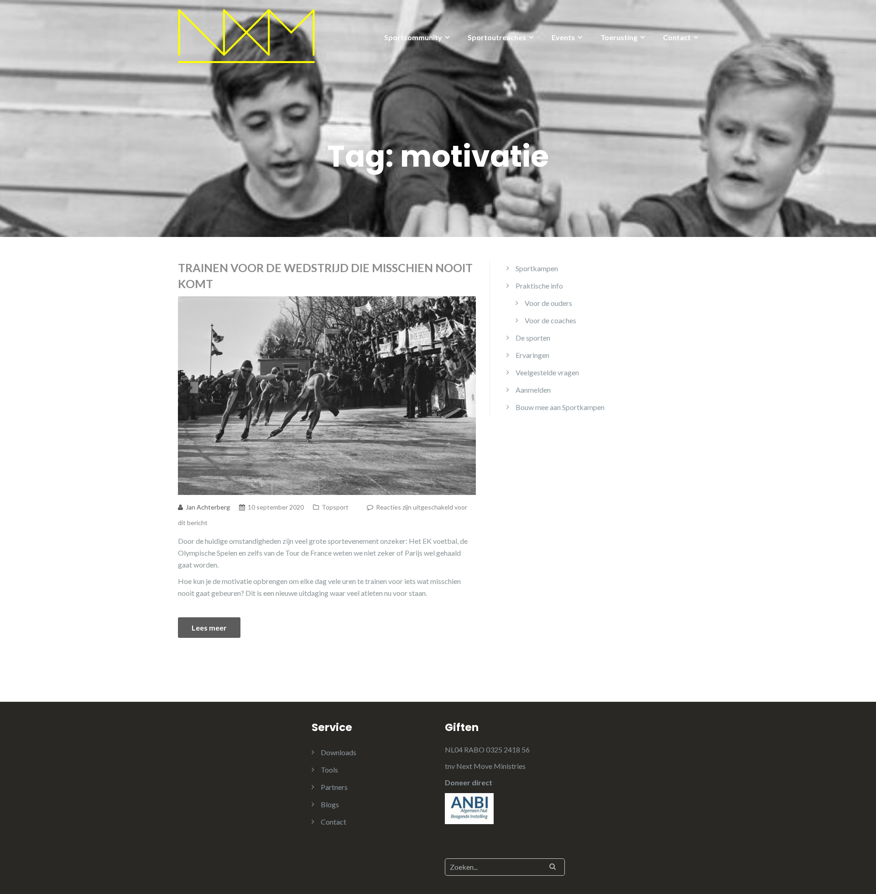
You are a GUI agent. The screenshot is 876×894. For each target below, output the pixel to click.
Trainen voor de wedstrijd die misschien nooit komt (325, 275)
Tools (329, 769)
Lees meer (209, 627)
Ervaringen (532, 355)
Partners (334, 787)
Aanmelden (533, 389)
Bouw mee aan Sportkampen (560, 407)
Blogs (330, 804)
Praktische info (539, 285)
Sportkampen (537, 268)
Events (563, 37)
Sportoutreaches (497, 37)
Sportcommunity (413, 37)
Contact (677, 37)
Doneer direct (468, 782)
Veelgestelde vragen (547, 372)
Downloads (338, 752)
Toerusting (618, 37)
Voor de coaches (550, 320)
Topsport (335, 507)
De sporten (533, 337)
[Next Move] (246, 35)
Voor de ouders (548, 303)
